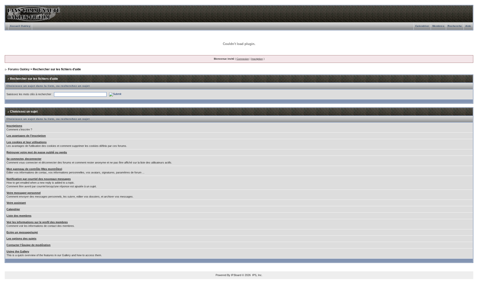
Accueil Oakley (20, 26)
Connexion (243, 58)
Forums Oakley (19, 69)
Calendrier (422, 26)
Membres (438, 26)
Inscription (257, 58)
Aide (468, 26)
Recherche (455, 26)
